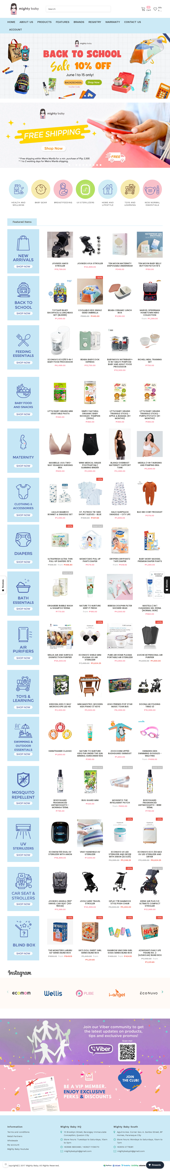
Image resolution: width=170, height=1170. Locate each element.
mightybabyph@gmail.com (78, 1151)
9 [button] (97, 165)
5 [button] (83, 165)
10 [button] (100, 165)
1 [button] (81, 96)
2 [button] (85, 96)
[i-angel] (117, 993)
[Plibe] (85, 993)
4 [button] (80, 165)
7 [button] (90, 165)
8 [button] (93, 165)
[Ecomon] (21, 993)
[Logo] (24, 9)
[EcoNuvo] (149, 993)
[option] (85, 66)
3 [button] (88, 96)
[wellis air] (53, 993)
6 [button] (87, 165)
